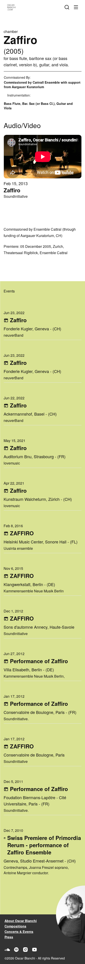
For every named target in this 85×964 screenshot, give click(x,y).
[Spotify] (16, 949)
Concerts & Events (19, 931)
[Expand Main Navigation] (76, 7)
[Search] (67, 7)
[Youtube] (34, 949)
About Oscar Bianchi (21, 920)
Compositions (15, 926)
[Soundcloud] (7, 949)
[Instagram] (25, 949)
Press (9, 937)
